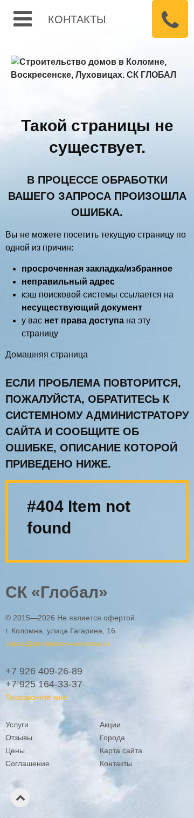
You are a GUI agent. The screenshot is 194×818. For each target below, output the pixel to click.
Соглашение (27, 763)
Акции (110, 724)
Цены (15, 750)
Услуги (17, 724)
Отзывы (18, 737)
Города (112, 737)
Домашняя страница (46, 354)
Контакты (77, 18)
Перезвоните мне (36, 697)
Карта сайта (121, 750)
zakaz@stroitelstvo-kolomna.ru (57, 643)
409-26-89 (43, 671)
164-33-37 (43, 684)
